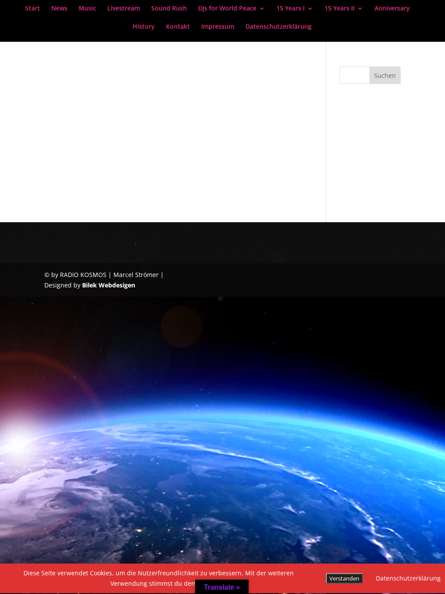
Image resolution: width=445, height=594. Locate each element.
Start (32, 8)
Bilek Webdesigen (108, 285)
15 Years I (290, 8)
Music (87, 8)
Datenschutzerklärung (279, 26)
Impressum (217, 26)
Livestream (123, 8)
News (59, 8)
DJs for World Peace (227, 8)
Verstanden (344, 578)
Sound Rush (169, 8)
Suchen (385, 75)
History (144, 26)
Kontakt (178, 26)
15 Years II (340, 8)
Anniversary (392, 8)
